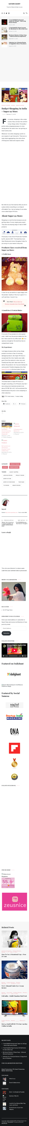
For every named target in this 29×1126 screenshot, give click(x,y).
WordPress (4, 1123)
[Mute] (23, 656)
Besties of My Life (14, 1096)
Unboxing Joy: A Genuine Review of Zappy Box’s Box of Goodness (17, 43)
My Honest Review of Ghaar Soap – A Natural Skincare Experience (18, 35)
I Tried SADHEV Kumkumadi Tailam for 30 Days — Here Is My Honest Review (17, 21)
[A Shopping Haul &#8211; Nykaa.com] (19, 426)
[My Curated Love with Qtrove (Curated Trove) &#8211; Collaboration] (7, 442)
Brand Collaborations (14, 1082)
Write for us (12, 1078)
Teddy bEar (21, 482)
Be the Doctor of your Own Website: (16, 1108)
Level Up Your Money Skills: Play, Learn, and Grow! (17, 1104)
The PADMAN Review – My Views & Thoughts (21, 522)
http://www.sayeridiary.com (11, 512)
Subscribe (6, 633)
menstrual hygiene (6, 951)
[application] (14, 650)
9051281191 (5, 1066)
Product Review (6, 105)
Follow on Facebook (9, 785)
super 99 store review (9, 482)
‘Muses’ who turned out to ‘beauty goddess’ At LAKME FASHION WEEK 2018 (8, 523)
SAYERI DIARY (14, 4)
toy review (6, 485)
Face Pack (9, 992)
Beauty (3, 982)
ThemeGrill (10, 1122)
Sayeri (4, 509)
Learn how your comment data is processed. (14, 570)
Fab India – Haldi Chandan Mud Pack (14, 996)
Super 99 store (6, 369)
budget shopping (14, 472)
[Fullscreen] (25, 656)
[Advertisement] (14, 64)
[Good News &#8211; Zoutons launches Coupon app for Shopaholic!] (7, 426)
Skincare (4, 983)
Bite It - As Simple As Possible (16, 1092)
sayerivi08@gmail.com (8, 1068)
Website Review (20, 105)
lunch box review (7, 475)
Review (13, 105)
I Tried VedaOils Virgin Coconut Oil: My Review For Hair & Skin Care (18, 28)
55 (5, 881)
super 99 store (7, 478)
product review (20, 475)
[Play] (4, 656)
